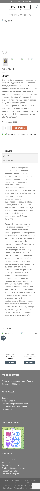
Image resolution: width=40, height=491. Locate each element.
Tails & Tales (10, 357)
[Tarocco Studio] (20, 7)
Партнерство (7, 409)
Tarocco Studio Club (10, 471)
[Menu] (3, 7)
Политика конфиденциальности (15, 404)
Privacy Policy (13, 488)
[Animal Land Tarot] (29, 342)
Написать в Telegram (10, 474)
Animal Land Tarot (29, 357)
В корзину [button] (10, 362)
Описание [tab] (7, 151)
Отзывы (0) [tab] (8, 160)
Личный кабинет (8, 401)
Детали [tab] (6, 156)
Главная (13, 15)
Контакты (5, 398)
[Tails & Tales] (10, 342)
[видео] (4, 52)
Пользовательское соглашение (14, 406)
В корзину (20, 128)
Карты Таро (25, 15)
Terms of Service (27, 488)
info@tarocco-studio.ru (16, 468)
